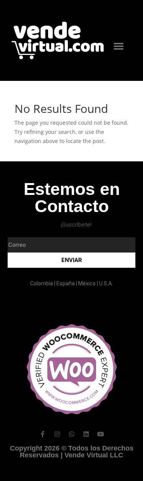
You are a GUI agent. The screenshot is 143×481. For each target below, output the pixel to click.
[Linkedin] (86, 434)
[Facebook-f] (43, 434)
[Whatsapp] (72, 434)
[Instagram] (57, 434)
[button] (119, 46)
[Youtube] (101, 434)
